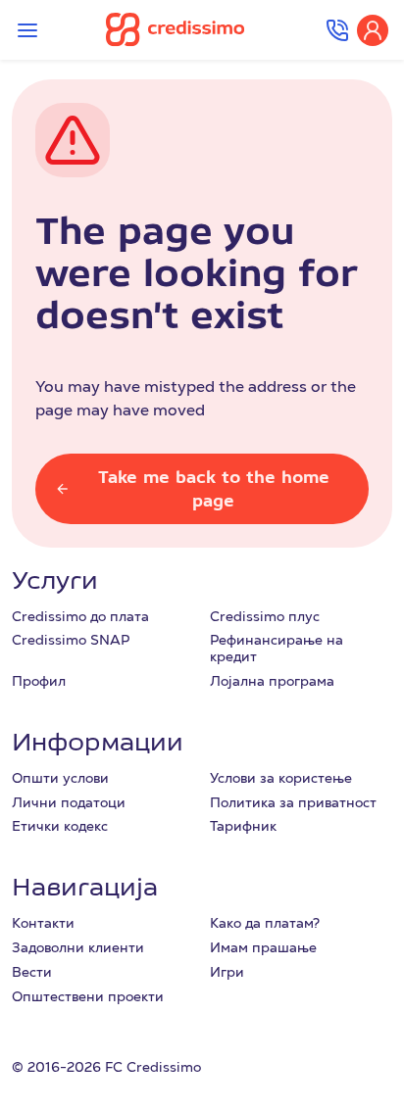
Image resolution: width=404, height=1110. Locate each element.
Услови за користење (281, 778)
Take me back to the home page (213, 488)
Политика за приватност (293, 802)
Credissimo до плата (80, 616)
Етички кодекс (60, 826)
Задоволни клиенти (78, 947)
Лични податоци (69, 802)
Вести (32, 972)
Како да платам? (265, 923)
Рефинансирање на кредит (276, 648)
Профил (39, 681)
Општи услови (60, 778)
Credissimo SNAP (70, 640)
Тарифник (243, 826)
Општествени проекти (88, 996)
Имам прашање (263, 947)
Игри (227, 972)
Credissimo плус (265, 616)
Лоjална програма (272, 681)
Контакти (43, 923)
